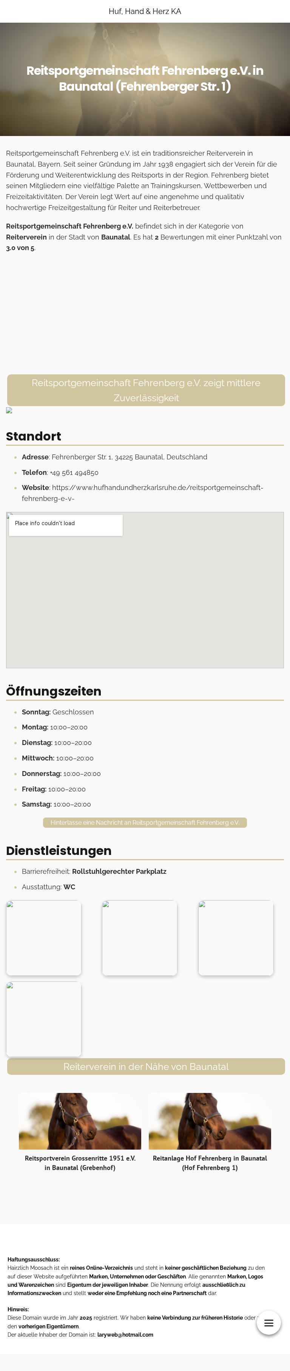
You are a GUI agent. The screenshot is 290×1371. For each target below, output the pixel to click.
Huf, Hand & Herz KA (145, 11)
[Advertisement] (145, 314)
